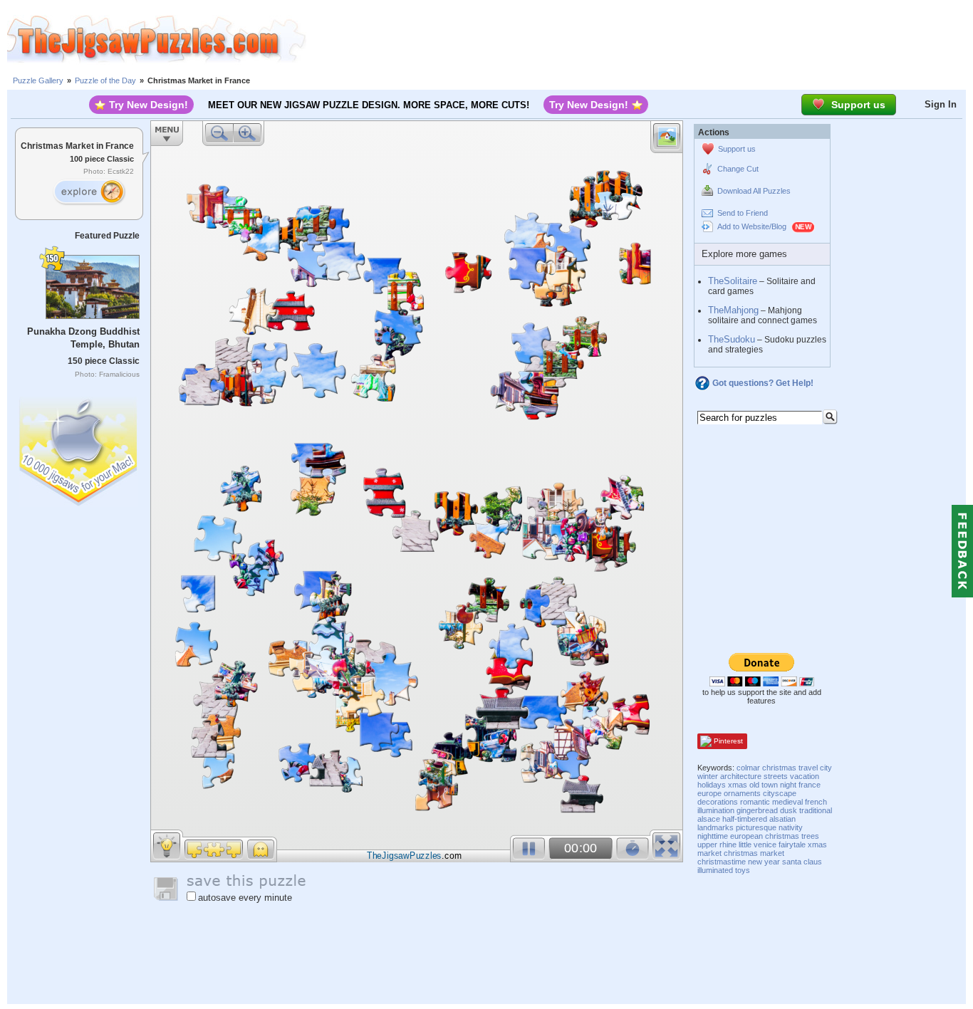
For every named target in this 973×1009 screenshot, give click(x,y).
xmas (737, 784)
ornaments (742, 793)
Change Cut (738, 168)
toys (742, 870)
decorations (717, 802)
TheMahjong (733, 310)
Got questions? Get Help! (762, 383)
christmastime (721, 861)
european (746, 836)
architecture (740, 776)
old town (763, 784)
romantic (755, 802)
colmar (748, 767)
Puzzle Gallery (38, 80)
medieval (787, 802)
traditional (815, 810)
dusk (788, 810)
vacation (804, 776)
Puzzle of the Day (105, 80)
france (809, 784)
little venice (757, 844)
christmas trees (792, 836)
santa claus (802, 861)
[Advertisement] (639, 39)
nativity (791, 827)
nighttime (712, 836)
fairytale (792, 844)
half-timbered (744, 819)
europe (709, 793)
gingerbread (757, 810)
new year (764, 861)
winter (707, 776)
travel (808, 767)
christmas (779, 767)
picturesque (756, 827)
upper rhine (717, 844)
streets (776, 776)
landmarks (715, 827)
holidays (711, 784)
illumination (715, 810)
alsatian (782, 819)
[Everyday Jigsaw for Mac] (79, 448)
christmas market (754, 853)
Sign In (941, 104)
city (826, 767)
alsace (708, 819)
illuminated (715, 870)
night (788, 784)
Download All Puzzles (754, 191)
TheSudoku (731, 339)
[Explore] (89, 192)
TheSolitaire (732, 281)
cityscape (779, 793)
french (816, 802)
